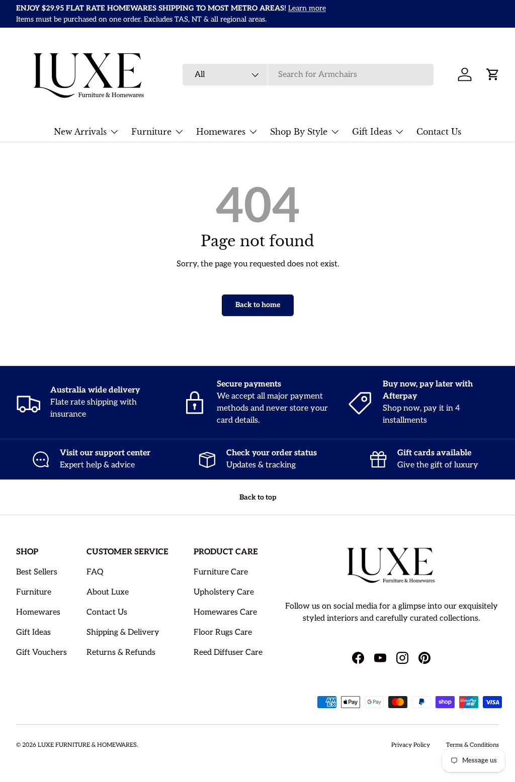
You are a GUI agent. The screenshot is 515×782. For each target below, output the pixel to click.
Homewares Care (225, 612)
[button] (493, 74)
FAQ (95, 572)
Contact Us (438, 132)
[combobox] (308, 74)
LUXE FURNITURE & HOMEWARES (87, 745)
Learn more (307, 8)
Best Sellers (36, 572)
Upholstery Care (224, 592)
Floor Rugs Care (223, 632)
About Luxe (108, 592)
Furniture (33, 592)
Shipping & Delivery (123, 632)
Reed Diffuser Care (228, 652)
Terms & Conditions (472, 745)
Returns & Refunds (121, 652)
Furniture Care (221, 572)
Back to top (257, 497)
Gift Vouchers (41, 652)
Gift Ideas (33, 632)
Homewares (38, 612)
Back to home (257, 305)
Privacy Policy (410, 745)
